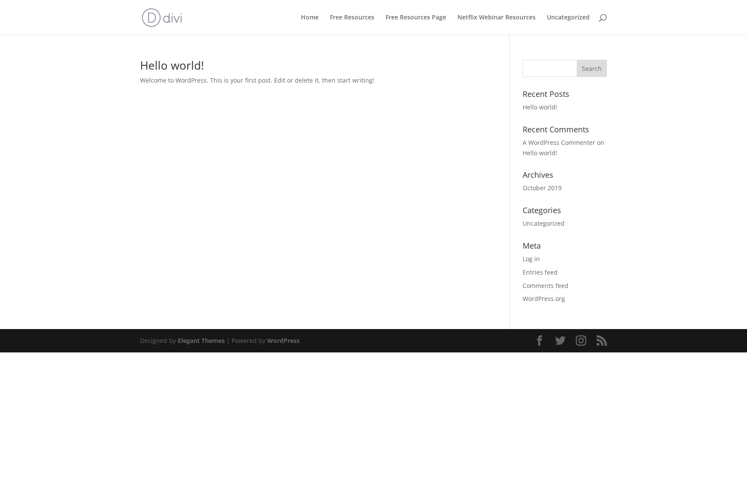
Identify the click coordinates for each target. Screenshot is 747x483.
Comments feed (545, 285)
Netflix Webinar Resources (496, 17)
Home (310, 17)
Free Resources (352, 17)
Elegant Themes (201, 340)
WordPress (283, 340)
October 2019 (542, 188)
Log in (531, 259)
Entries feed (540, 272)
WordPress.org (544, 298)
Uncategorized (568, 17)
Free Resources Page (416, 17)
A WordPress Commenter (559, 142)
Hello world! (172, 65)
